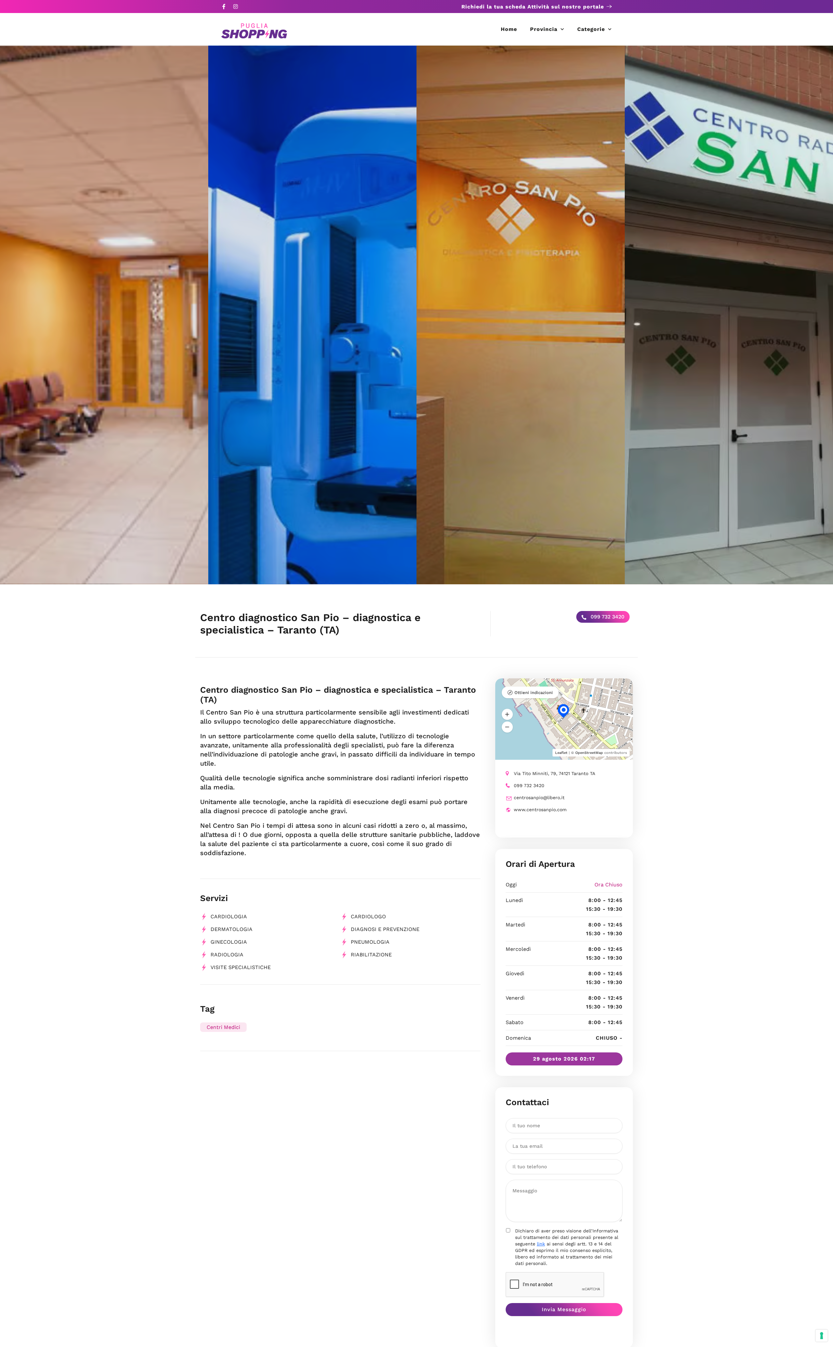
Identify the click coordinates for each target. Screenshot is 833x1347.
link (541, 1243)
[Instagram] (235, 6)
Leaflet (561, 753)
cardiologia (229, 916)
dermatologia (232, 929)
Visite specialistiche (241, 967)
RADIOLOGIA (227, 954)
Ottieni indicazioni (533, 692)
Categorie (591, 29)
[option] (104, 315)
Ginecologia (229, 942)
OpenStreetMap (589, 753)
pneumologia (370, 942)
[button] (507, 714)
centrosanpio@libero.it (539, 797)
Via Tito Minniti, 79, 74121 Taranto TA (554, 773)
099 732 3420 (606, 617)
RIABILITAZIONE (371, 954)
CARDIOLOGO (368, 916)
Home (509, 29)
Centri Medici (223, 1027)
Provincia (543, 29)
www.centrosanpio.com (540, 809)
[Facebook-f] (223, 6)
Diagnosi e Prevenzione (385, 929)
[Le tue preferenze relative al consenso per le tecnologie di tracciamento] (821, 1335)
